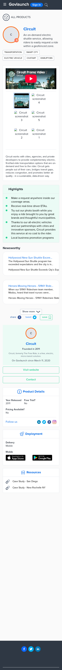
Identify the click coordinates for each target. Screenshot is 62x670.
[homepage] (19, 4)
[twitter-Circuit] (44, 422)
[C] (31, 329)
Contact (31, 379)
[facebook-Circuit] (49, 422)
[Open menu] (4, 4)
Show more (28, 311)
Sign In (36, 5)
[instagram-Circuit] (54, 422)
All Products (20, 17)
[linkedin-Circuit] (39, 422)
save (44, 317)
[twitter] (31, 649)
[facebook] (24, 649)
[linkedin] (38, 649)
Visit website (31, 370)
